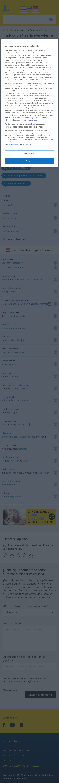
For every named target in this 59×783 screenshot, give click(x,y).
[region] (29, 103)
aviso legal (33, 120)
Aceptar (29, 161)
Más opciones (29, 153)
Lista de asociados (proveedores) (18, 144)
